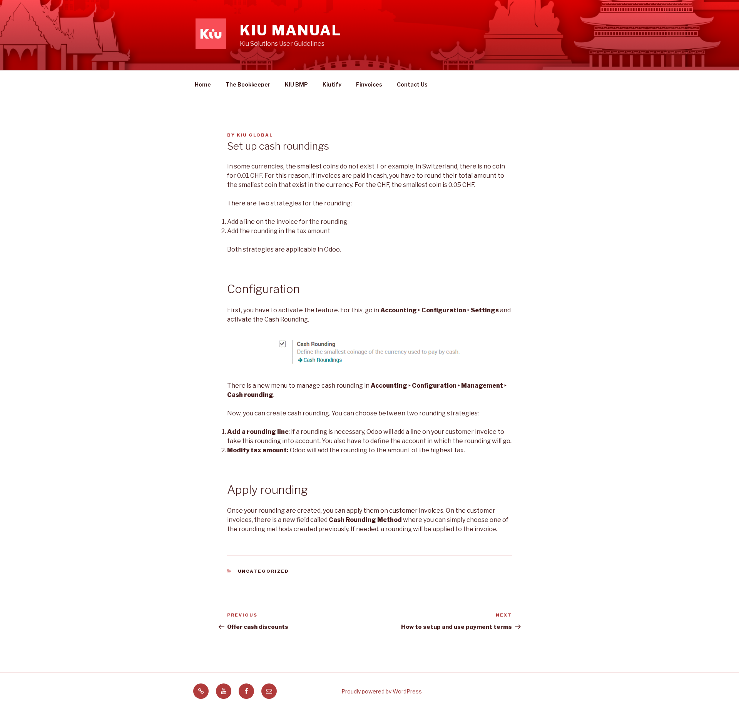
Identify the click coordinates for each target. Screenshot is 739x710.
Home (203, 84)
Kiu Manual (291, 30)
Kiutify (332, 84)
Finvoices (369, 84)
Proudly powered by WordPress (381, 691)
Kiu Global (255, 135)
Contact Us (412, 84)
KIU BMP (296, 84)
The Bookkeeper (248, 84)
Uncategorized (263, 571)
